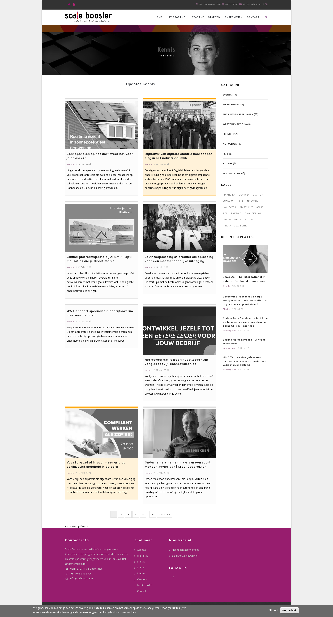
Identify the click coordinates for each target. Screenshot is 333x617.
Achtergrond (231, 173)
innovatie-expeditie (235, 226)
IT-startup (177, 17)
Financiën (229, 195)
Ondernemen (233, 17)
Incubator (229, 207)
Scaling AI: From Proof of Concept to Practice (244, 342)
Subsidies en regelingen (238, 114)
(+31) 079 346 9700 (81, 573)
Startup (198, 17)
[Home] (88, 16)
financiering (253, 213)
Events (227, 95)
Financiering (231, 104)
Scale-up (228, 201)
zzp (225, 213)
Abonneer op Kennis (76, 526)
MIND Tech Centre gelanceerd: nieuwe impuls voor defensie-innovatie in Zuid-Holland (245, 361)
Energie (236, 213)
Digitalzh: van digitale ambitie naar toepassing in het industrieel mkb (179, 156)
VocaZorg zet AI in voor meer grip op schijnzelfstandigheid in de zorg (96, 464)
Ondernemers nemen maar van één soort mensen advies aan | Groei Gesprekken (178, 464)
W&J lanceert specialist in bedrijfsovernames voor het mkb (100, 313)
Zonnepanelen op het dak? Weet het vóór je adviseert (100, 156)
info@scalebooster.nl (81, 578)
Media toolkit (144, 585)
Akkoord (273, 610)
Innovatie (252, 201)
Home (159, 17)
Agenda (141, 549)
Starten (214, 17)
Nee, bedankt (289, 610)
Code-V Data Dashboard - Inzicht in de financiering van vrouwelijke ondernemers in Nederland (245, 322)
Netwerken (230, 144)
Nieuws (141, 573)
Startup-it (246, 207)
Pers (225, 154)
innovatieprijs (232, 219)
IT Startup (142, 555)
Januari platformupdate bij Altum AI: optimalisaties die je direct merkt (100, 259)
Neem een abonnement (185, 549)
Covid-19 (244, 195)
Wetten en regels (234, 124)
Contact (253, 17)
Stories (227, 163)
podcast (250, 219)
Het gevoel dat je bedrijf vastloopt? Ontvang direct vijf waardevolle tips (177, 362)
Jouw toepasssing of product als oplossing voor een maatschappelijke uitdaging (179, 259)
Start (259, 207)
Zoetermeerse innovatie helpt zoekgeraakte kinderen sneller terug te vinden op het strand (245, 301)
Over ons (142, 579)
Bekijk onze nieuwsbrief (185, 555)
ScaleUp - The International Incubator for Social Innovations (245, 279)
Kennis (70, 164)
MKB (240, 201)
